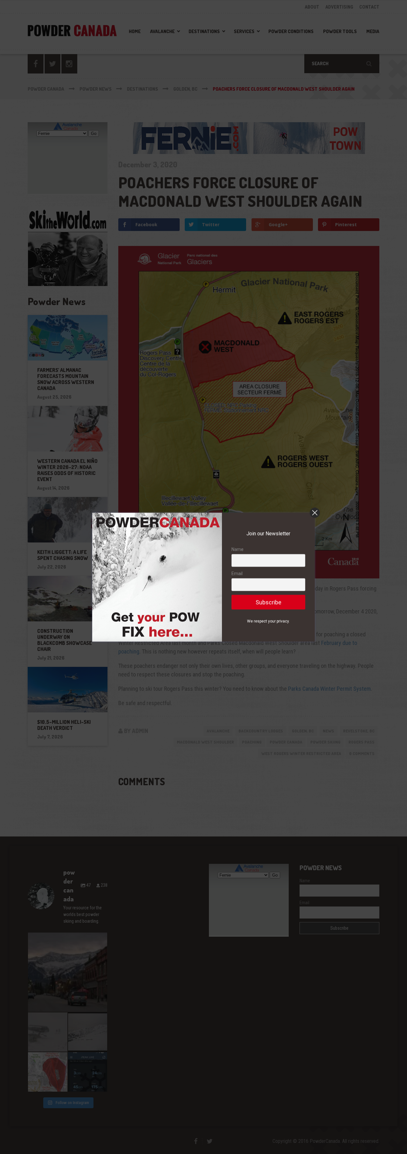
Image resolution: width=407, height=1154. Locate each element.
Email (237, 573)
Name (237, 549)
